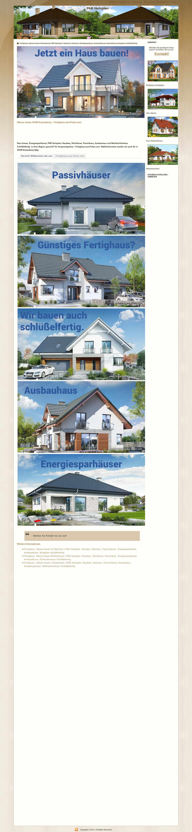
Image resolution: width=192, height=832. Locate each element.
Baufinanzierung (163, 2)
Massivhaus (137, 2)
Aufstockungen (149, 2)
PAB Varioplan (97, 8)
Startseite (111, 2)
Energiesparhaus (124, 2)
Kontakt (174, 2)
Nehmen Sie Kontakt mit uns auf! (50, 536)
